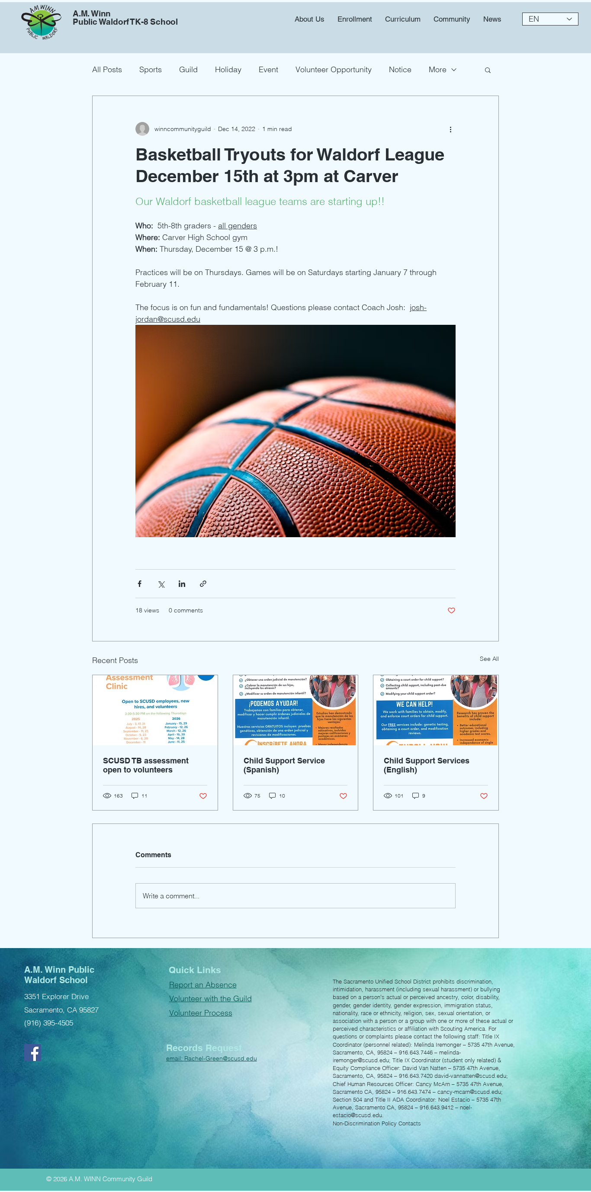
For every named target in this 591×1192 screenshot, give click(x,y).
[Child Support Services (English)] (435, 710)
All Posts (107, 69)
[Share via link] (203, 584)
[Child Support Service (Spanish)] (295, 710)
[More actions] (450, 129)
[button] (452, 19)
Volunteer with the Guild (210, 998)
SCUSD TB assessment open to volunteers (146, 765)
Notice (400, 69)
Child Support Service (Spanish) (284, 765)
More (437, 69)
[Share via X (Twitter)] (161, 584)
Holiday (228, 69)
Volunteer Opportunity (334, 69)
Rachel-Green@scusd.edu (220, 1058)
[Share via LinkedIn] (182, 584)
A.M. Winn (92, 13)
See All (489, 659)
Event (268, 69)
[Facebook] (32, 1052)
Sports (150, 69)
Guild (188, 69)
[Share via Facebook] (139, 584)
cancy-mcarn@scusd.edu (469, 1091)
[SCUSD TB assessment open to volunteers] (155, 710)
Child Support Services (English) (426, 765)
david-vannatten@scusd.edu (470, 1075)
